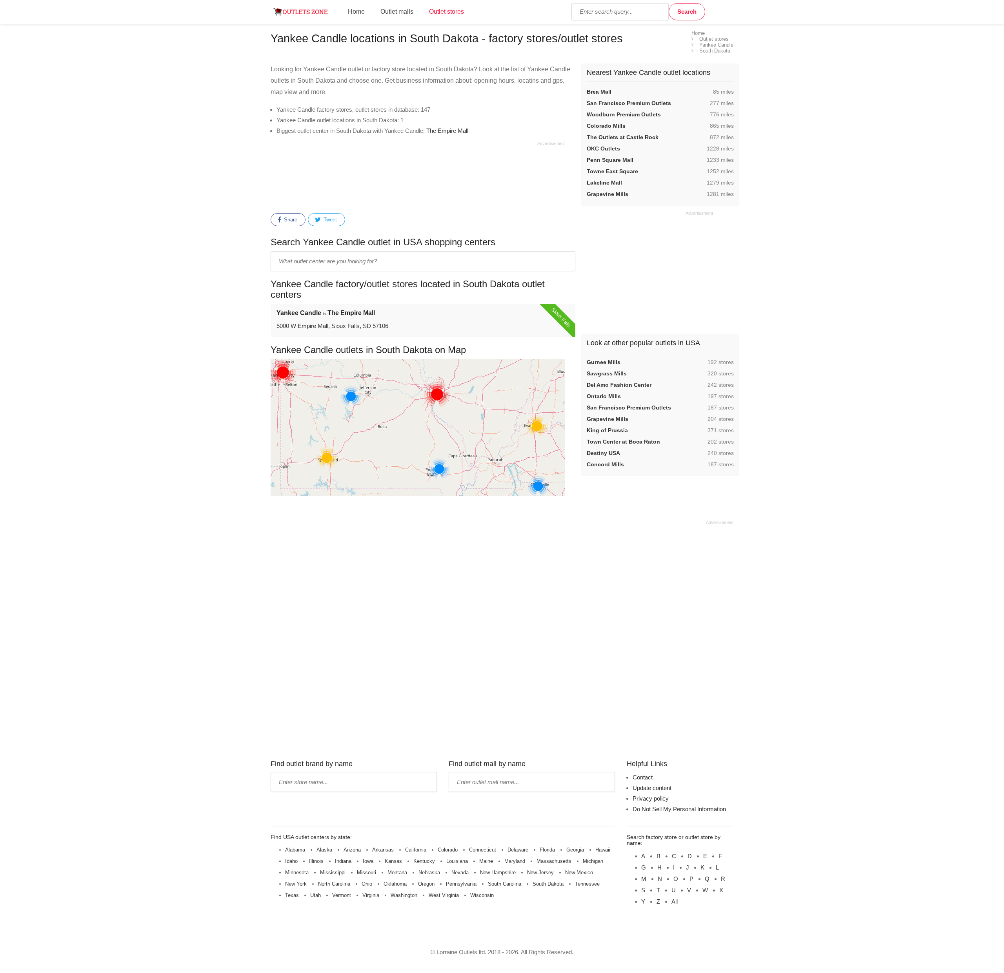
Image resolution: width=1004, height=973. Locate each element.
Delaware (517, 850)
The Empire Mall (447, 130)
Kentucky (424, 861)
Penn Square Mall (610, 160)
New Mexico (579, 872)
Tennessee (587, 884)
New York (296, 884)
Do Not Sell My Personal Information (679, 809)
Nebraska (429, 872)
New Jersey (540, 872)
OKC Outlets (603, 148)
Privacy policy (651, 798)
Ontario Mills (604, 396)
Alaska (324, 850)
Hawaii (602, 850)
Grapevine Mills (607, 194)
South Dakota (548, 884)
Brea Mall (599, 92)
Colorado (448, 850)
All (674, 901)
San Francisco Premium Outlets (629, 103)
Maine (486, 861)
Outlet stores (446, 11)
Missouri (366, 872)
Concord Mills (605, 464)
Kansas (393, 861)
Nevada (460, 872)
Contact (643, 777)
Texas (292, 895)
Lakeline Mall (604, 182)
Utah (315, 895)
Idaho (291, 861)
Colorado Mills (606, 126)
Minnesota (297, 872)
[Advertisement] (418, 176)
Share (289, 220)
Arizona (352, 850)
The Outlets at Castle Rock (622, 137)
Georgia (575, 850)
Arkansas (383, 850)
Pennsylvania (461, 884)
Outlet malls (396, 11)
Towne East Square (612, 171)
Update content (652, 788)
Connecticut (482, 850)
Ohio (367, 884)
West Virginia (444, 895)
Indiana (343, 861)
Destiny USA (603, 453)
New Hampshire (498, 872)
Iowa (368, 861)
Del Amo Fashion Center (619, 385)
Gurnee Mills (603, 362)
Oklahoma (395, 884)
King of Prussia (607, 430)
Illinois (316, 861)
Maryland (514, 861)
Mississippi (333, 872)
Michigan (593, 861)
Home (356, 11)
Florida (547, 850)
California (415, 850)
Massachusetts (554, 861)
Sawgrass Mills (607, 373)
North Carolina (334, 884)
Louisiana (457, 861)
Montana (397, 872)
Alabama (295, 850)
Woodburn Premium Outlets (624, 114)
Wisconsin (482, 895)
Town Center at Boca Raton (623, 441)
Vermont (341, 895)
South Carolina (504, 884)
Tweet (329, 220)
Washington (404, 895)
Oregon (426, 884)
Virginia (370, 895)
